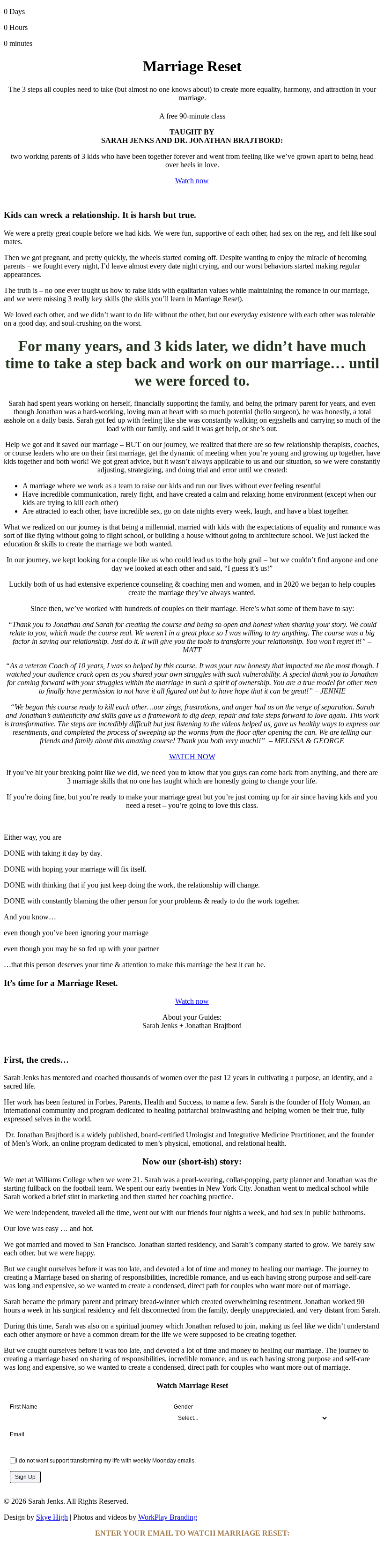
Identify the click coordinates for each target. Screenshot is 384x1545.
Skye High (52, 1517)
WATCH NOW (192, 757)
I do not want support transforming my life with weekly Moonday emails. (106, 1460)
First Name (23, 1406)
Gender (183, 1406)
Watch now (192, 1001)
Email (17, 1434)
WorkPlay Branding (167, 1517)
